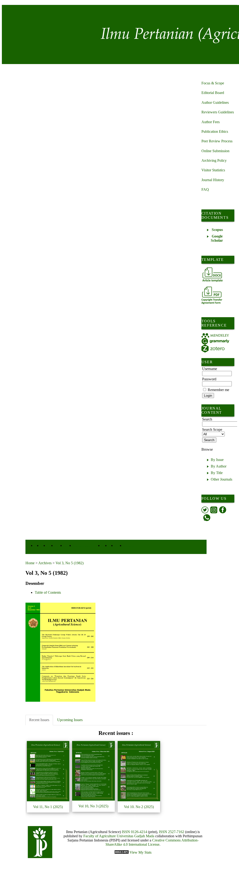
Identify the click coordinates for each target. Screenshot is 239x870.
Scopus (217, 230)
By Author (218, 466)
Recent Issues (39, 720)
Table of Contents (48, 592)
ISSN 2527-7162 (171, 832)
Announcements (81, 546)
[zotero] (213, 348)
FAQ (205, 189)
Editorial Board (212, 93)
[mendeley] (215, 335)
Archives (45, 563)
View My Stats (140, 852)
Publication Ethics (214, 131)
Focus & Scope (212, 83)
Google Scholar (217, 238)
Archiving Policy (214, 160)
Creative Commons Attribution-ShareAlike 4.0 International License (152, 842)
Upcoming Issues (70, 720)
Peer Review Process (216, 141)
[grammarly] (215, 341)
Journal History (212, 180)
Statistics (129, 546)
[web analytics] (122, 852)
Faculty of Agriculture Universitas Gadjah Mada (119, 836)
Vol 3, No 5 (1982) (70, 563)
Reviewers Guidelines (217, 112)
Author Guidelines (215, 102)
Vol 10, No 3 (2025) (93, 806)
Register (119, 546)
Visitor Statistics (213, 170)
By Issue (217, 460)
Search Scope (212, 429)
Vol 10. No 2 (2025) (139, 807)
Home (30, 563)
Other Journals (221, 479)
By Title (217, 473)
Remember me (218, 390)
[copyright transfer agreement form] (211, 295)
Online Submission (215, 151)
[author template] (212, 274)
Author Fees (210, 122)
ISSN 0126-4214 (134, 832)
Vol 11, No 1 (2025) (48, 807)
